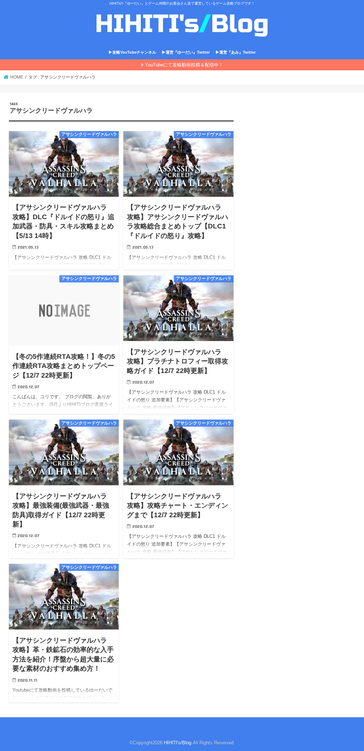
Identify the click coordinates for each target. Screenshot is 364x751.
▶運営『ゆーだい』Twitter (186, 52)
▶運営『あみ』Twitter (235, 52)
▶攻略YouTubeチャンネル (132, 52)
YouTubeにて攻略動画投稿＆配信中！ (184, 64)
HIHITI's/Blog (177, 742)
